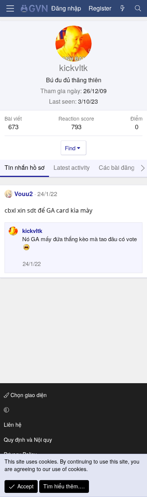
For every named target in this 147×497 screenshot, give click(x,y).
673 (13, 126)
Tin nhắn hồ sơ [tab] (24, 167)
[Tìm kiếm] (137, 8)
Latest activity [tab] (72, 167)
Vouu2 (23, 193)
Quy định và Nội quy (28, 439)
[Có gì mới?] (122, 8)
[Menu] (10, 8)
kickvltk (32, 231)
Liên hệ (12, 424)
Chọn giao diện (28, 395)
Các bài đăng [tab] (117, 167)
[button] (72, 409)
